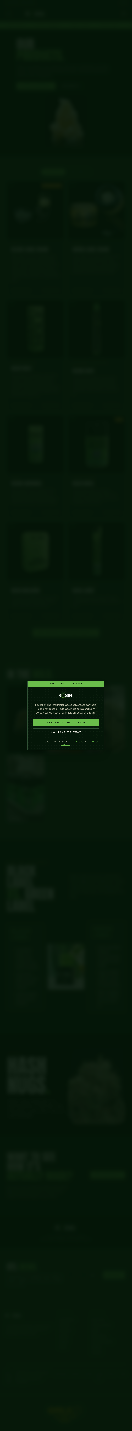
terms (80, 742)
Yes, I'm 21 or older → (66, 722)
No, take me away (66, 732)
